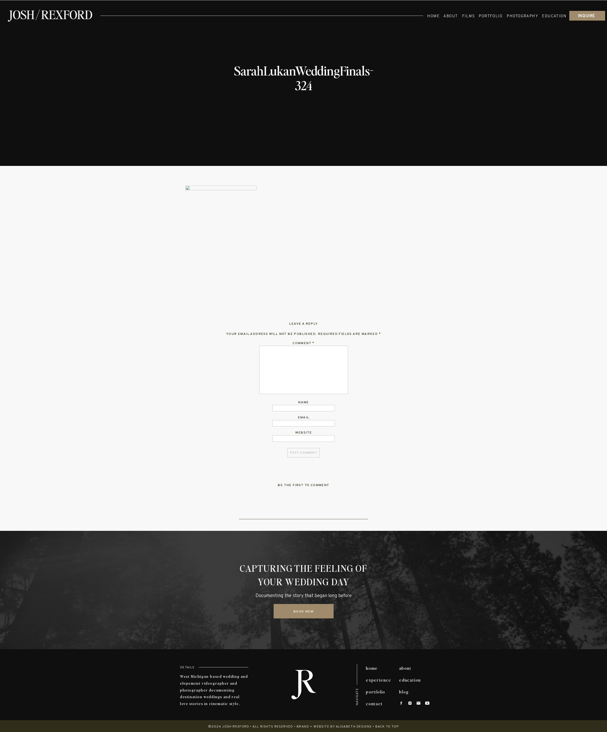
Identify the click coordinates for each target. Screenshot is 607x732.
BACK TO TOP (387, 727)
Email (303, 418)
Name (303, 402)
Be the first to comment (303, 485)
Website (303, 433)
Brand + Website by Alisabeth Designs (334, 727)
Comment (303, 343)
